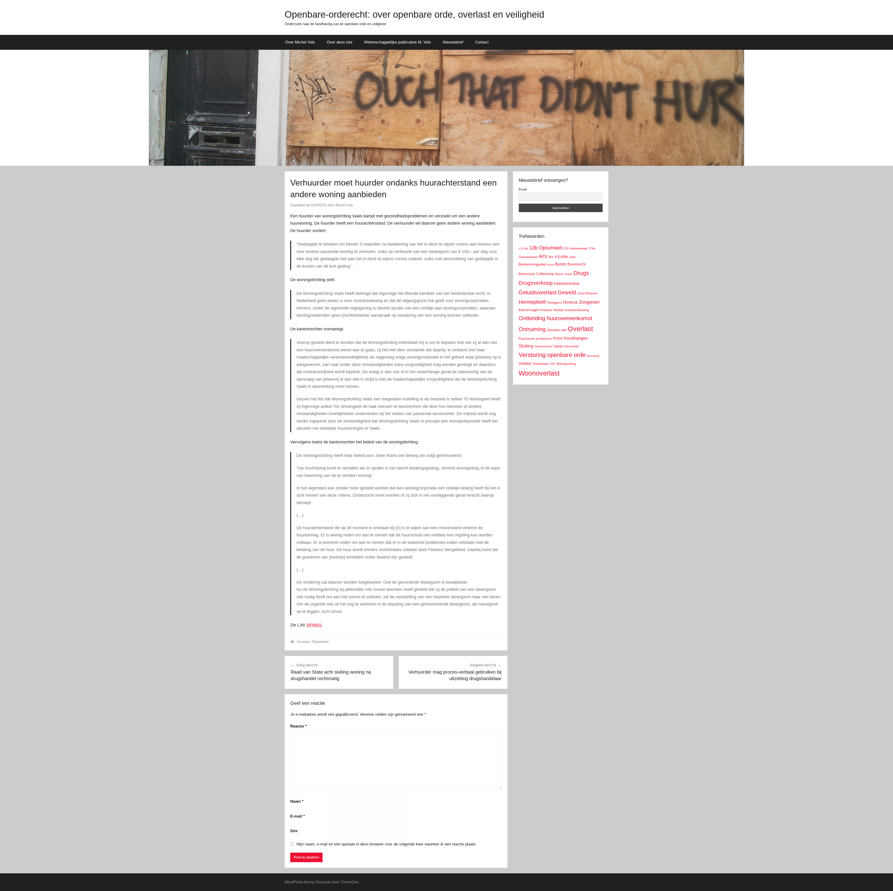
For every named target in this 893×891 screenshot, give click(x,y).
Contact (482, 42)
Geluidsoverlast (537, 292)
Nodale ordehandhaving (571, 310)
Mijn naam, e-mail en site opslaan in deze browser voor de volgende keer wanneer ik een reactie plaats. (387, 844)
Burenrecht (576, 264)
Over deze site (339, 42)
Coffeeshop (545, 274)
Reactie (298, 726)
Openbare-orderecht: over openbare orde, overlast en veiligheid (414, 14)
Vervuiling (593, 356)
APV (542, 256)
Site (293, 831)
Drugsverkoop (536, 283)
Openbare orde (556, 330)
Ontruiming (532, 329)
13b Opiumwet (545, 248)
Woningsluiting (566, 364)
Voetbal (525, 364)
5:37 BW (523, 248)
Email (523, 189)
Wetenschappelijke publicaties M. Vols (397, 42)
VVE (552, 364)
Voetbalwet (540, 364)
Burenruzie (527, 274)
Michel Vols (344, 205)
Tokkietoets (320, 642)
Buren (560, 264)
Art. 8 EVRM (558, 257)
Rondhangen (576, 338)
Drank (568, 274)
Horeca (570, 302)
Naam (296, 801)
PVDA (558, 338)
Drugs (581, 273)
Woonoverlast (539, 373)
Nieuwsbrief (453, 42)
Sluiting (526, 345)
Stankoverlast (543, 346)
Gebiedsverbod (566, 284)
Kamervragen (529, 310)
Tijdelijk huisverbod (566, 346)
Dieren (559, 274)
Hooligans (554, 302)
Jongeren (589, 302)
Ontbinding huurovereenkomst (555, 318)
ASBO (572, 257)
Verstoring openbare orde (552, 355)
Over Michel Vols (300, 42)
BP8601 (314, 625)
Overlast (303, 642)
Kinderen (546, 310)
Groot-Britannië (587, 293)
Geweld (567, 292)
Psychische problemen (535, 338)
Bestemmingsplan (532, 264)
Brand (550, 264)
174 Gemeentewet (575, 248)
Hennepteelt (532, 302)
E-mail (297, 816)
